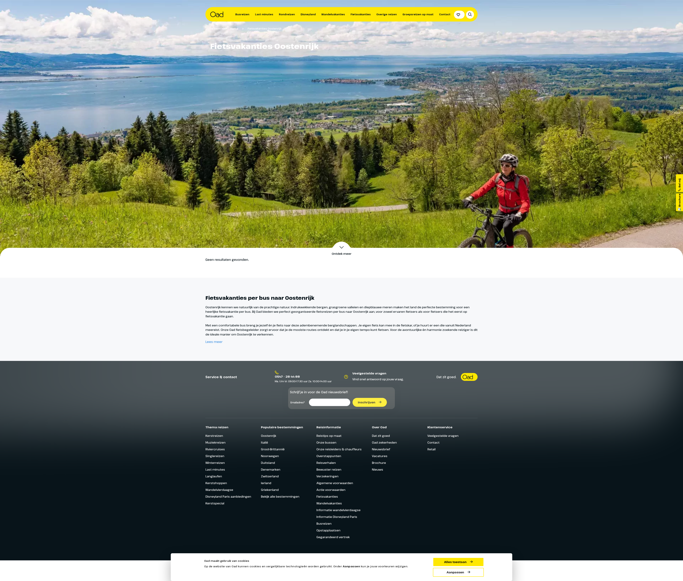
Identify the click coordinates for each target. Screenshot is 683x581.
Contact (444, 14)
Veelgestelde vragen (443, 436)
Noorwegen (270, 456)
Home (234, 28)
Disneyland (308, 14)
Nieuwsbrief (381, 449)
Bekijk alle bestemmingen (280, 496)
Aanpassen (455, 572)
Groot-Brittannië (273, 449)
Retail (431, 449)
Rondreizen (287, 14)
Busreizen (242, 14)
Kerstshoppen (216, 483)
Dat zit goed (381, 436)
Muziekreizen (215, 442)
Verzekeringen (327, 476)
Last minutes (264, 14)
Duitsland (268, 463)
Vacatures (379, 456)
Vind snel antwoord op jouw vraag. (378, 379)
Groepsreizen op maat (418, 14)
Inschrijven (366, 402)
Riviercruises (215, 449)
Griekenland (270, 490)
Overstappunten (328, 456)
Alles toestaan (455, 562)
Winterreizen (215, 463)
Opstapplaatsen (328, 530)
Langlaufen (213, 476)
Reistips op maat (329, 436)
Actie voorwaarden (330, 490)
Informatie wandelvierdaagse (338, 510)
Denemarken (270, 469)
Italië (264, 442)
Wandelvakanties (333, 14)
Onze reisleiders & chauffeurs (339, 449)
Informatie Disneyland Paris (336, 517)
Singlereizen (214, 456)
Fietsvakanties (361, 14)
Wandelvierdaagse (219, 490)
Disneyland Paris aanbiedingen (228, 496)
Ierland (266, 483)
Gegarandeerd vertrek (333, 537)
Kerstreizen (214, 436)
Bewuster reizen (328, 469)
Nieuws (377, 469)
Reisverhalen (326, 463)
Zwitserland (270, 476)
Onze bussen (326, 442)
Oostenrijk (268, 436)
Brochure (379, 463)
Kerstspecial (214, 503)
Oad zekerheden (384, 442)
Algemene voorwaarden (334, 483)
